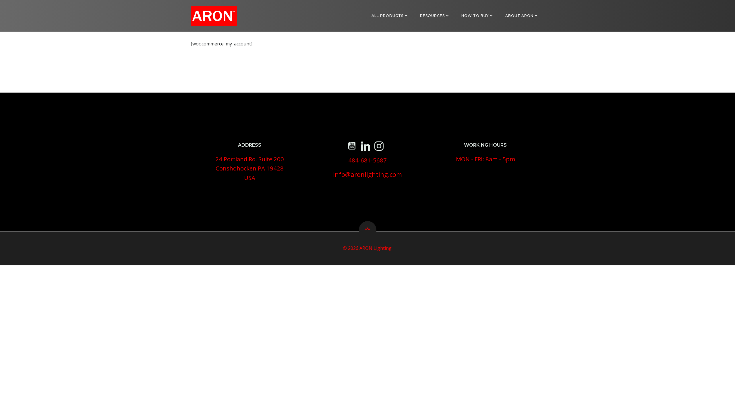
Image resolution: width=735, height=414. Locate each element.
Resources (432, 16)
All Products (387, 16)
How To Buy (475, 16)
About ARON (519, 16)
